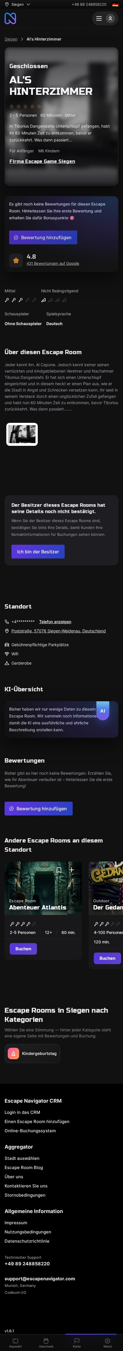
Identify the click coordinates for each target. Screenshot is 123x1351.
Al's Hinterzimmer (44, 39)
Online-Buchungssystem (30, 1130)
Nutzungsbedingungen (28, 1232)
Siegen (11, 39)
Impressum (16, 1222)
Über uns (14, 1176)
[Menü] (105, 18)
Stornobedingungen (25, 1195)
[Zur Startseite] (10, 18)
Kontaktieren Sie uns (26, 1186)
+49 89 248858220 (89, 4)
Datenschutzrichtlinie (27, 1241)
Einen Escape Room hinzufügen (37, 1121)
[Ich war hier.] (71, 870)
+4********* (23, 621)
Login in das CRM (22, 1112)
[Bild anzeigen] (22, 435)
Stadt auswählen (22, 1158)
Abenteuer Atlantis (37, 907)
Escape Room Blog (24, 1167)
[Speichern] (59, 870)
